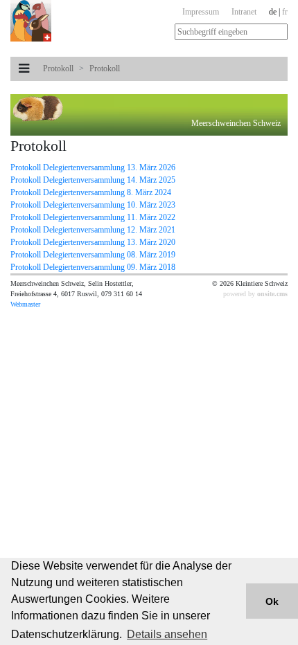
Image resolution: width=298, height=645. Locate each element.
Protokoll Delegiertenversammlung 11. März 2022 (92, 217)
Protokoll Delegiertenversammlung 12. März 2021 (92, 230)
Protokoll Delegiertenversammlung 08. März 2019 (92, 255)
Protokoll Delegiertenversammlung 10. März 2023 (92, 205)
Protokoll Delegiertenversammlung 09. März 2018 (92, 267)
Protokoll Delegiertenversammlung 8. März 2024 (90, 192)
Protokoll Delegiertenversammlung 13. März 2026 (92, 167)
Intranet (243, 12)
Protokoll (58, 68)
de (273, 12)
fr (285, 12)
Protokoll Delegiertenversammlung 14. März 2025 (92, 180)
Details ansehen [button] (167, 634)
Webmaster (25, 304)
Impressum (200, 12)
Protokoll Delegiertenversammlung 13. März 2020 (92, 242)
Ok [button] (272, 601)
